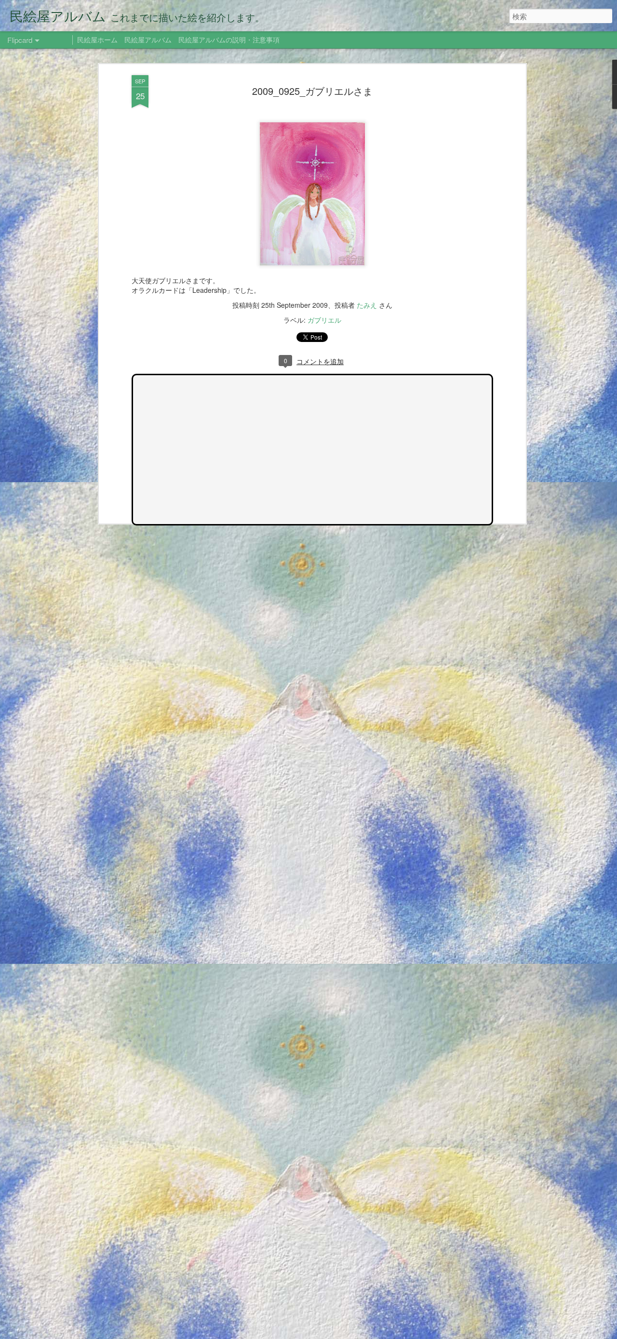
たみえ (367, 305)
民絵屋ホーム (97, 39)
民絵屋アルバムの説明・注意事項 (229, 39)
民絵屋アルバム (148, 39)
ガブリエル (324, 320)
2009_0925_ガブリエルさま (312, 91)
